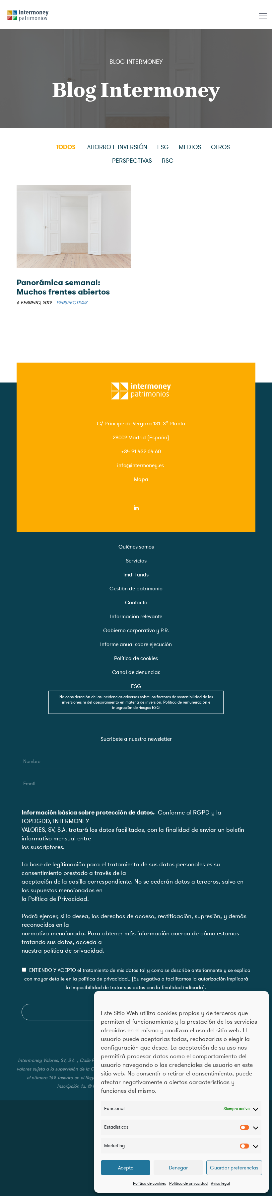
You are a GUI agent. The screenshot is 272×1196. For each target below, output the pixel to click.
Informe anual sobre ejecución (136, 644)
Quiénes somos (136, 547)
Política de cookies (149, 1183)
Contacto (136, 602)
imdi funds (136, 574)
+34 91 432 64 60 (141, 451)
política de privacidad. (73, 951)
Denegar (178, 1167)
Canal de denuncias (136, 672)
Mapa (141, 479)
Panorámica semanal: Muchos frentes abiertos (63, 287)
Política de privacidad (188, 1183)
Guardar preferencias (234, 1167)
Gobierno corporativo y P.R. (136, 630)
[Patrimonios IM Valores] (28, 13)
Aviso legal (220, 1183)
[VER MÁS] (74, 226)
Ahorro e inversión (117, 147)
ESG (163, 147)
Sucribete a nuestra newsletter (136, 739)
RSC (167, 161)
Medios (190, 147)
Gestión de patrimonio (136, 588)
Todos (66, 147)
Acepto (125, 1167)
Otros (220, 147)
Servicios (136, 560)
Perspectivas (132, 161)
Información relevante (136, 616)
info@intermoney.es (140, 465)
